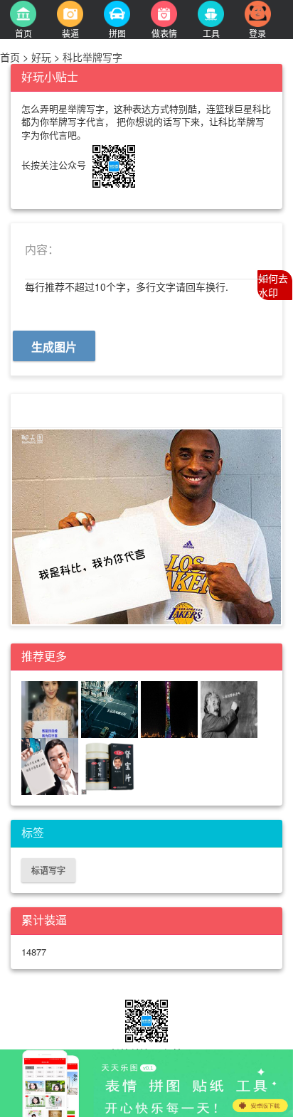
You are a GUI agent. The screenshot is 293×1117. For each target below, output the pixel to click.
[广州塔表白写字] (169, 708)
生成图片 (54, 346)
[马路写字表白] (109, 708)
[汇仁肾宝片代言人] (109, 765)
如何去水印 (273, 285)
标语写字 (48, 870)
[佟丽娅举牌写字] (49, 708)
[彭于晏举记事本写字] (49, 765)
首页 (11, 57)
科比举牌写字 (91, 57)
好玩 (41, 57)
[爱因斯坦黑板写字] (229, 708)
